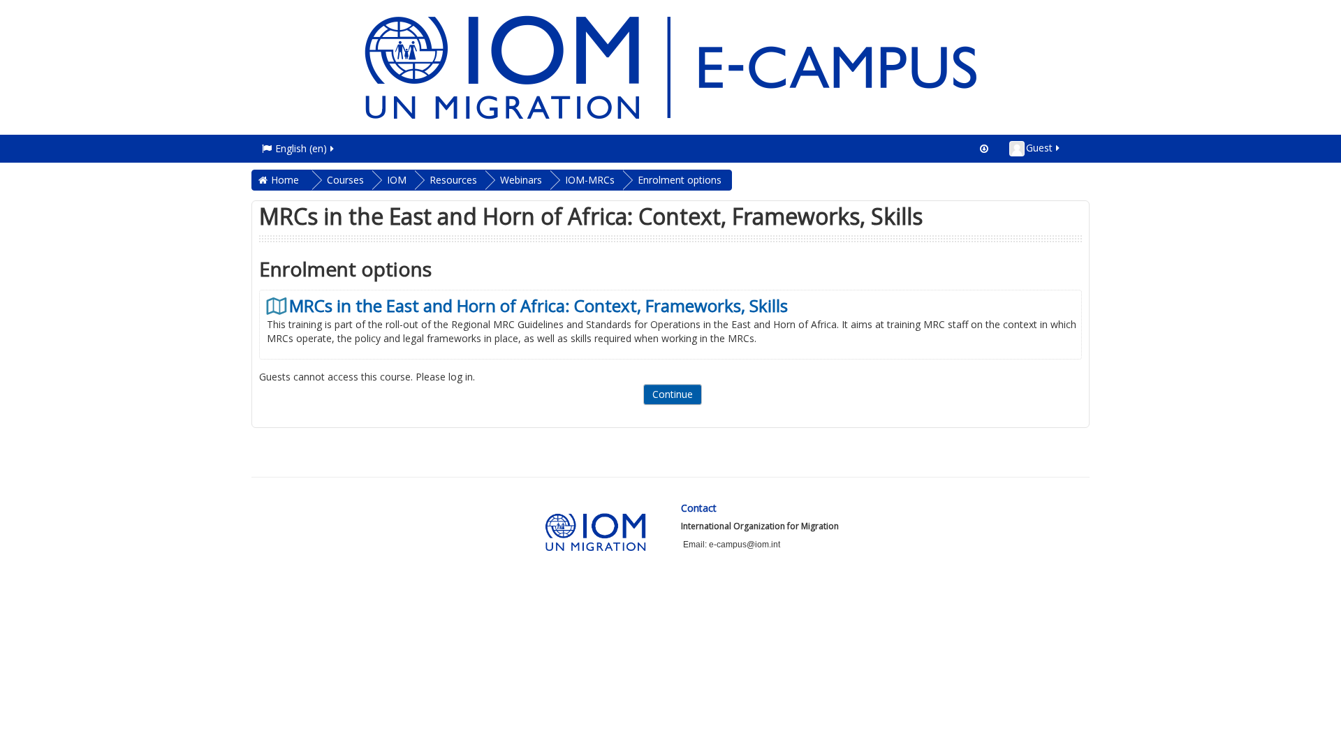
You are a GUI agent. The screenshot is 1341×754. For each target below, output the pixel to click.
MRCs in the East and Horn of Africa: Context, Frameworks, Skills (538, 305)
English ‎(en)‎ (301, 148)
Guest (1039, 147)
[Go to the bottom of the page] (984, 149)
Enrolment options (679, 179)
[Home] (670, 66)
